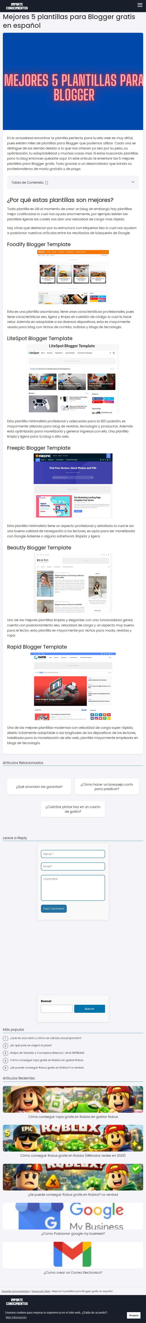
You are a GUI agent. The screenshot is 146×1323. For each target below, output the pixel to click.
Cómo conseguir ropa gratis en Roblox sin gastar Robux (46, 1060)
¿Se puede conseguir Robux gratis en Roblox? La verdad (47, 1067)
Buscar (46, 1001)
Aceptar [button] (134, 1315)
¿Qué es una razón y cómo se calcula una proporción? (46, 1038)
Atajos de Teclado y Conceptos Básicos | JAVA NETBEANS (47, 1053)
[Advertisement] (73, 965)
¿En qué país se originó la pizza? (31, 1045)
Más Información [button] (16, 1317)
